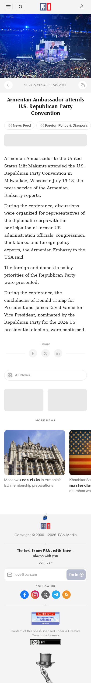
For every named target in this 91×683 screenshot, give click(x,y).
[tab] (36, 654)
